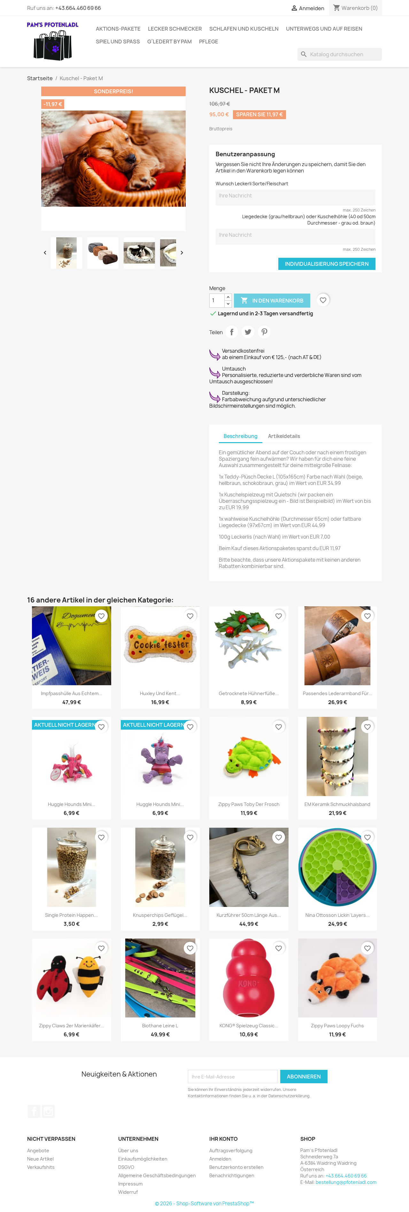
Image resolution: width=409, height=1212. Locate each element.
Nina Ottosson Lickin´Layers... (337, 915)
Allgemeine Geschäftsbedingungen (157, 1175)
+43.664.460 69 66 (78, 8)
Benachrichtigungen (231, 1175)
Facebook (34, 1111)
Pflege (208, 41)
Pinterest (264, 332)
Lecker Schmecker (175, 28)
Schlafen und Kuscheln (244, 28)
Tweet (248, 332)
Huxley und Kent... (160, 693)
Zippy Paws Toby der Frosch (249, 804)
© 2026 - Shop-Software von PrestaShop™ (204, 1203)
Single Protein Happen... (71, 915)
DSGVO (126, 1167)
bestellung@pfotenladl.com (346, 1182)
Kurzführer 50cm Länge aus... (249, 915)
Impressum (130, 1184)
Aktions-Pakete (118, 28)
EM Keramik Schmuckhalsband (337, 804)
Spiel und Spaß (118, 41)
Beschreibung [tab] (241, 436)
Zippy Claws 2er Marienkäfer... (71, 1026)
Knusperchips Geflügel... (160, 915)
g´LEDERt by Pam (169, 41)
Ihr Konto (223, 1138)
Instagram (48, 1111)
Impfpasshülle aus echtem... (71, 693)
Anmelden (220, 1159)
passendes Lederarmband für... (337, 693)
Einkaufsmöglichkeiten (142, 1159)
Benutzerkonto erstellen (236, 1167)
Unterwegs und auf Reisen (324, 28)
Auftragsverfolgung (230, 1150)
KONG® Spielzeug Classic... (249, 1026)
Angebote (38, 1150)
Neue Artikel (40, 1159)
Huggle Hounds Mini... (71, 804)
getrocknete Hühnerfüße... (249, 693)
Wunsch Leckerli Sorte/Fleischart (252, 183)
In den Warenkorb (272, 300)
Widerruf (128, 1192)
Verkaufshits (41, 1167)
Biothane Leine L (160, 1026)
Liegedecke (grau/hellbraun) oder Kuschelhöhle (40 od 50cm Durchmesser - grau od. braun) (308, 219)
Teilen (231, 332)
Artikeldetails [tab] (284, 436)
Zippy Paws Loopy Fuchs (337, 1026)
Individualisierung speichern (327, 263)
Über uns (128, 1150)
